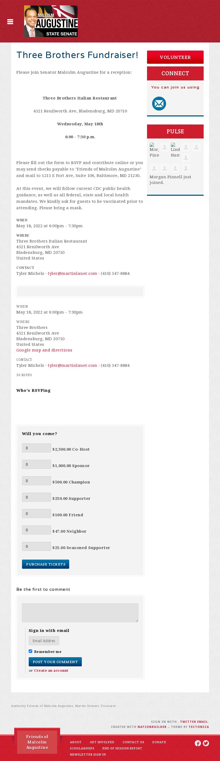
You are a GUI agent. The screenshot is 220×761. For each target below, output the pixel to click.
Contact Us (133, 742)
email (202, 722)
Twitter (188, 722)
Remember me (47, 651)
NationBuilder (152, 727)
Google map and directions (44, 350)
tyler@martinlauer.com (72, 273)
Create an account (51, 670)
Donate (159, 742)
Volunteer (175, 57)
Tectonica (199, 727)
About (76, 742)
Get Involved (102, 742)
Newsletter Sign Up (88, 754)
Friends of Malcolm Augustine (37, 742)
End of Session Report (122, 748)
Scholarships (82, 748)
